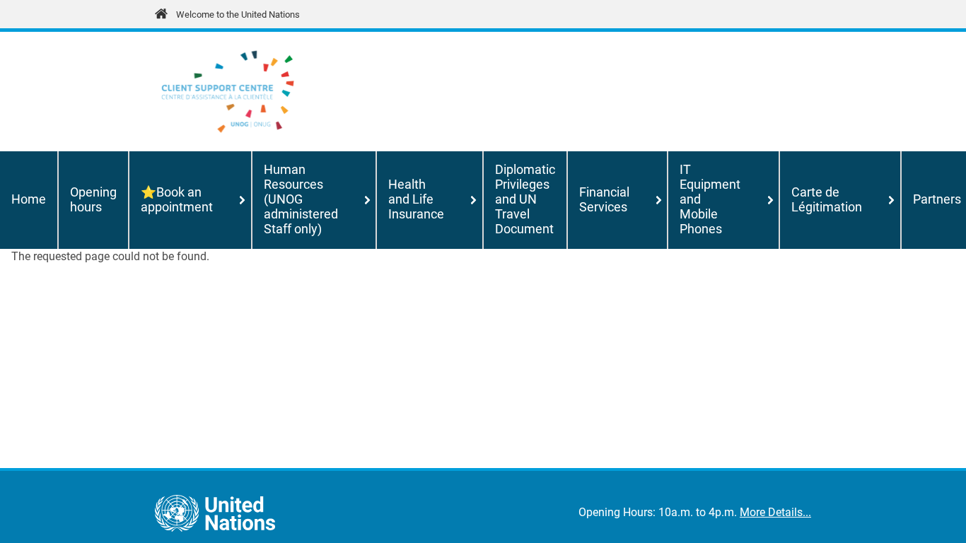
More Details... (775, 512)
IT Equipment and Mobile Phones (710, 199)
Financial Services (604, 199)
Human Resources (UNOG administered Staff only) (301, 199)
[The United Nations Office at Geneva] (227, 91)
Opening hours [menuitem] (93, 199)
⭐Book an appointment (177, 199)
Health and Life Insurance (416, 199)
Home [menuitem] (28, 199)
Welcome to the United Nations (238, 14)
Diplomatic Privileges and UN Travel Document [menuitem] (525, 199)
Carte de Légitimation (826, 199)
